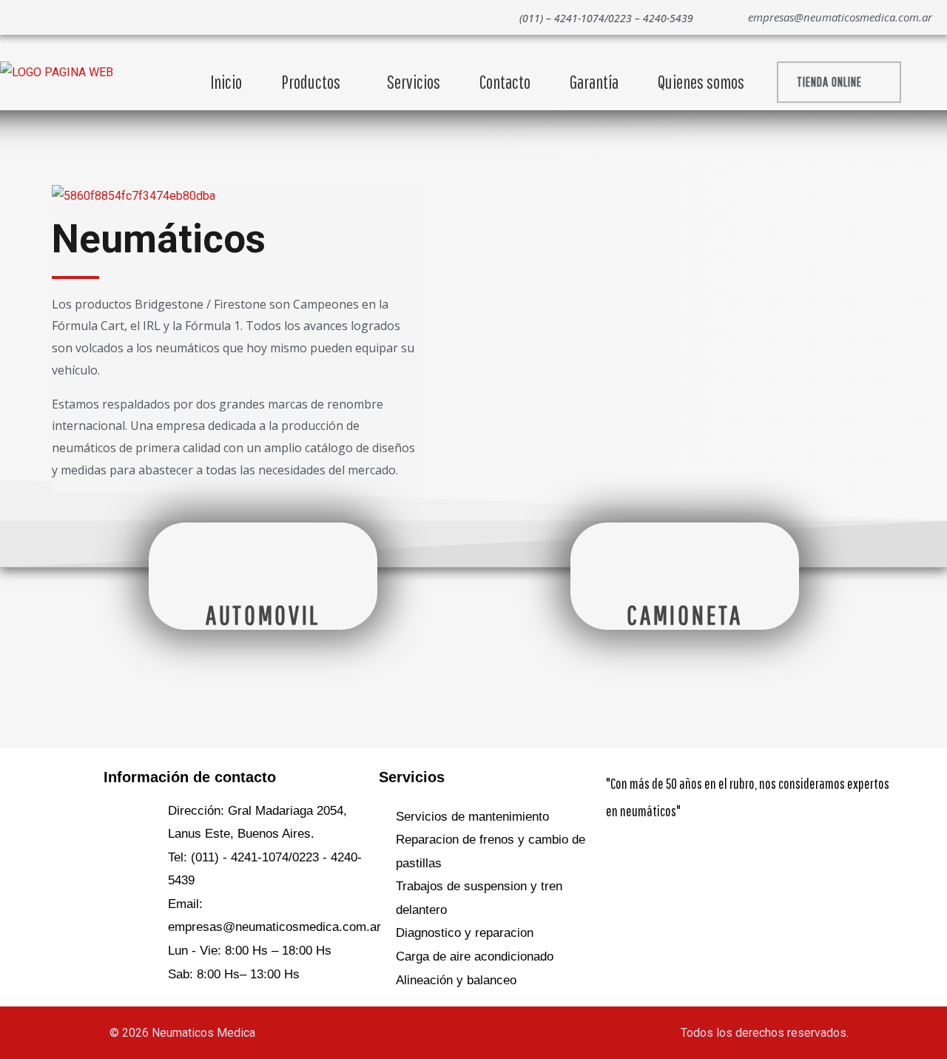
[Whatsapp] (42, 16)
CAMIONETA (684, 614)
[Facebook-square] (624, 857)
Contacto (504, 82)
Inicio (226, 82)
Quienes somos (701, 82)
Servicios (413, 82)
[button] (839, 82)
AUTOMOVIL (263, 614)
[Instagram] (75, 16)
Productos (310, 82)
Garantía (594, 82)
